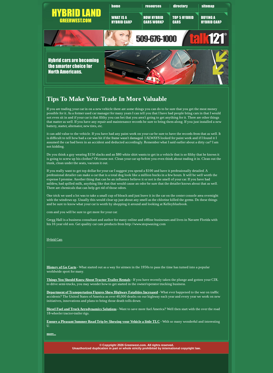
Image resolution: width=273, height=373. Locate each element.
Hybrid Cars (54, 239)
